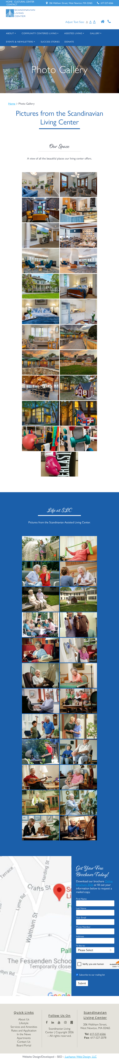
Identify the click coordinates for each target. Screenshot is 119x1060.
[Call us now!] (109, 22)
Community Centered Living (39, 33)
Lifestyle (24, 1023)
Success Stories (50, 41)
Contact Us (23, 1041)
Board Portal (24, 1045)
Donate (69, 41)
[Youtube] (59, 1022)
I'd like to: (80, 945)
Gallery (95, 33)
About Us (23, 1019)
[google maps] (35, 926)
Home (11, 103)
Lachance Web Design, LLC (80, 1056)
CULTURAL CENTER (24, 1)
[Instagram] (65, 1022)
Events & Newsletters (19, 41)
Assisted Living (73, 33)
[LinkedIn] (52, 1022)
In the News (24, 1034)
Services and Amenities (24, 1027)
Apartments (24, 1038)
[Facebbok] (47, 1022)
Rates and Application (23, 1030)
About (10, 33)
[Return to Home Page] (102, 22)
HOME (9, 1)
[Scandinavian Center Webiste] (72, 1022)
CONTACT (12, 4)
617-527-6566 (107, 3)
